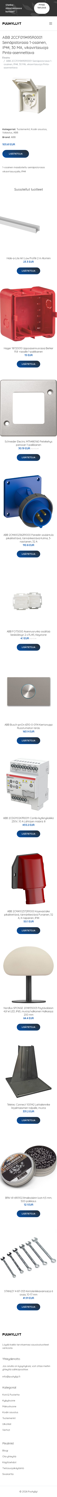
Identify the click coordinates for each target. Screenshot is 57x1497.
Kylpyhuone (8, 1400)
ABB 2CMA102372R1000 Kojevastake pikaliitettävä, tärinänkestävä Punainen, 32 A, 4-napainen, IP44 (28, 915)
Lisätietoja (15, 153)
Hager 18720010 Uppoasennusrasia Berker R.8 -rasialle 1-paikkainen (28, 350)
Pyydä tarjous (41, 6)
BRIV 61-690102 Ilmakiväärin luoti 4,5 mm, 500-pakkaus (28, 1199)
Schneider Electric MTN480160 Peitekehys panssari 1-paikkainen (28, 443)
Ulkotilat (6, 1424)
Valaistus (7, 132)
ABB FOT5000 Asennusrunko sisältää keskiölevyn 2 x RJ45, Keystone (28, 633)
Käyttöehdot (9, 1462)
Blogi (5, 1450)
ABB (15, 132)
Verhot (6, 1429)
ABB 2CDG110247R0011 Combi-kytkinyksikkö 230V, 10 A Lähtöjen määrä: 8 (28, 819)
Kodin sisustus (39, 129)
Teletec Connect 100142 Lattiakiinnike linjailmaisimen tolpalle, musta (28, 1106)
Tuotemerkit (23, 129)
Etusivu (6, 57)
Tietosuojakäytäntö (13, 1468)
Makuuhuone (9, 1406)
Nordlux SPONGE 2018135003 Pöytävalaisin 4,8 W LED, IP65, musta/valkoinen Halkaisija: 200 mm (29, 1011)
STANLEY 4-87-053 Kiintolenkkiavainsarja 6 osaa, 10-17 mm (28, 1293)
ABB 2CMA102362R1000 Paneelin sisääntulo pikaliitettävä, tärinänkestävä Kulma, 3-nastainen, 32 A (28, 538)
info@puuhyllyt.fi (11, 1376)
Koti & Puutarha (10, 1394)
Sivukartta (7, 1474)
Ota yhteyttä (9, 1456)
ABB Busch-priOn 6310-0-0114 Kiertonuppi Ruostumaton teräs (29, 726)
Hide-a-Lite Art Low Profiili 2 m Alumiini (29, 258)
